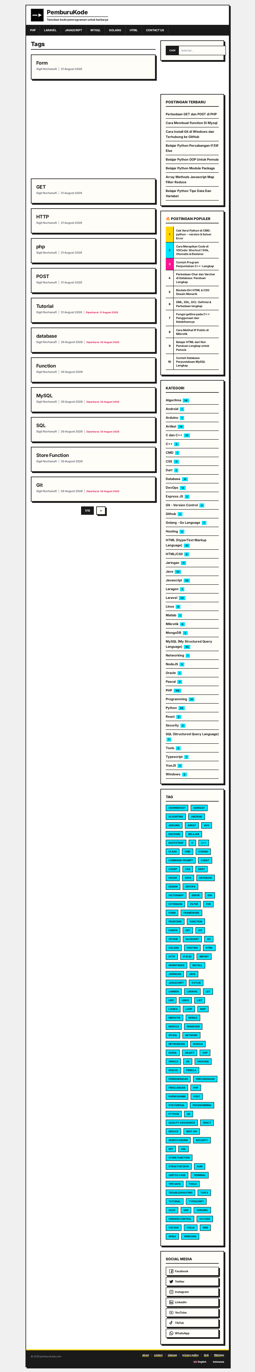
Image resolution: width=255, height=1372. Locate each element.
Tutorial (44, 306)
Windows (175, 774)
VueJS (173, 765)
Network (191, 1035)
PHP (172, 690)
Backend (174, 834)
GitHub (173, 939)
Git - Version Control (184, 505)
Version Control (180, 1218)
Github (173, 514)
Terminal (199, 1175)
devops (190, 886)
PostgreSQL (177, 1105)
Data (188, 877)
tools (193, 1183)
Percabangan (205, 1078)
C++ (171, 444)
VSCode (174, 1227)
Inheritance (176, 965)
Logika (173, 1008)
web (205, 1227)
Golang (174, 947)
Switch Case (177, 1175)
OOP (205, 1052)
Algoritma (176, 400)
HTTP (42, 217)
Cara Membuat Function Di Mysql (191, 123)
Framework (191, 912)
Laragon (174, 589)
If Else (187, 956)
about (145, 1355)
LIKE (171, 1000)
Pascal (173, 682)
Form (42, 63)
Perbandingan (178, 1078)
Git (39, 485)
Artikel (174, 426)
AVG (206, 825)
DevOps (175, 488)
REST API (191, 1131)
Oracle (173, 673)
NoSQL (173, 1052)
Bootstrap (176, 842)
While (172, 1236)
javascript (176, 982)
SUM (199, 1166)
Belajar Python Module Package (190, 168)
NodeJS (174, 664)
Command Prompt (181, 860)
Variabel (202, 1210)
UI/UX (172, 1210)
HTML (209, 947)
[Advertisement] (93, 129)
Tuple (204, 1192)
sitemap (172, 1355)
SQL (41, 425)
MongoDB (176, 633)
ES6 (210, 895)
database (46, 336)
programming (202, 1105)
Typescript (176, 757)
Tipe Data (175, 1183)
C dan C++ (177, 435)
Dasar (173, 877)
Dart (171, 470)
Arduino (174, 418)
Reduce (173, 1131)
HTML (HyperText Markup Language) (186, 542)
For (208, 904)
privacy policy (190, 1355)
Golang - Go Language (185, 523)
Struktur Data (179, 1166)
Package (203, 1061)
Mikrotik (174, 624)
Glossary (192, 939)
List (199, 1000)
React (172, 716)
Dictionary (176, 895)
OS (187, 1061)
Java (172, 571)
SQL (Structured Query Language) (192, 736)
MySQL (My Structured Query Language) (189, 644)
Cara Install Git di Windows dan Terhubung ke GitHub (190, 134)
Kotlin (196, 982)
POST (42, 276)
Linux (172, 606)
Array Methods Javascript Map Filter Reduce (190, 179)
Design (173, 886)
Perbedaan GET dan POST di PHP (191, 114)
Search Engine (178, 1140)
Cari (172, 50)
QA (188, 1113)
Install (197, 965)
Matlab (173, 615)
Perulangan (177, 1087)
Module (174, 1026)
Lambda (174, 991)
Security (175, 725)
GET (41, 187)
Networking (177, 655)
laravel (192, 991)
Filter (194, 904)
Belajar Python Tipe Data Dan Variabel (188, 193)
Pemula (191, 1070)
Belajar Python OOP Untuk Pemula (192, 159)
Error (196, 895)
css (187, 869)
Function (46, 366)
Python (174, 708)
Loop (189, 1008)
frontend (175, 921)
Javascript (177, 580)
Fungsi (173, 930)
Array (192, 825)
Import (204, 956)
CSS (171, 461)
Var (185, 1210)
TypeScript (196, 1201)
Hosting (174, 531)
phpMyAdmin (177, 1096)
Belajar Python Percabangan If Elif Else (192, 148)
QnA (206, 1355)
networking (177, 1043)
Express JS (177, 496)
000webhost (177, 807)
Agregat (199, 807)
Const (205, 860)
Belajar (193, 834)
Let (208, 991)
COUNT (173, 869)
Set (171, 1148)
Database (176, 479)
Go (209, 939)
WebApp (219, 1355)
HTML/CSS (176, 554)
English (202, 1361)
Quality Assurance (182, 1122)
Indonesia (218, 1361)
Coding (203, 851)
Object (189, 1052)
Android (174, 409)
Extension (175, 904)
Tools (172, 748)
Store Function (52, 455)
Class (173, 851)
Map (203, 1008)
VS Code (204, 1218)
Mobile (192, 1017)
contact (158, 1355)
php (40, 246)
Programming (179, 699)
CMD (172, 453)
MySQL (44, 396)
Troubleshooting (180, 1192)
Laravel (175, 598)
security (202, 1140)
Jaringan (175, 563)
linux (185, 1000)
